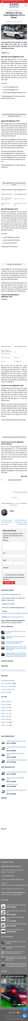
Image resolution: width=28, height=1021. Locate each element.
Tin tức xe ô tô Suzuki (7, 686)
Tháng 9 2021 (5, 719)
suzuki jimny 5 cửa (12, 670)
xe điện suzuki (21, 670)
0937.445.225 (10, 876)
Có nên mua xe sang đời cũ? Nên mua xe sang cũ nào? (6, 522)
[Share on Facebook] (12, 497)
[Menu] (2, 5)
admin (20, 21)
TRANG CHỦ (6, 1015)
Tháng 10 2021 (5, 716)
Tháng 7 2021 (5, 725)
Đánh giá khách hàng (6, 680)
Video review (4, 692)
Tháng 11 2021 (5, 713)
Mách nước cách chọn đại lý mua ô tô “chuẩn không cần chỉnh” (21, 522)
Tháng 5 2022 (5, 704)
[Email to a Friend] (15, 497)
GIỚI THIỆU (12, 1015)
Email (5, 560)
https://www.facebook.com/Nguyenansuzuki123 (14, 613)
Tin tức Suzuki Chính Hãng (20, 492)
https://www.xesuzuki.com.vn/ (15, 617)
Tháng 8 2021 (5, 722)
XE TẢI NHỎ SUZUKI (9, 1016)
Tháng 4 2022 (5, 707)
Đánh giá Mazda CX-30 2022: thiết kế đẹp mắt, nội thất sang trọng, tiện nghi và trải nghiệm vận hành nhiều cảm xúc (16, 654)
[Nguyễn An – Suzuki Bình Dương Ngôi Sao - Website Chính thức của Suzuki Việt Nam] (14, 5)
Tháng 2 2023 (5, 701)
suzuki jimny (4, 670)
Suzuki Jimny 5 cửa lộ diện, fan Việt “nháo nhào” (15, 637)
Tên (4, 553)
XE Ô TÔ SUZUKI (20, 1015)
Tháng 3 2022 (5, 710)
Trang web (5, 567)
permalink (14, 505)
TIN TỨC (17, 1016)
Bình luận (5, 540)
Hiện (8, 52)
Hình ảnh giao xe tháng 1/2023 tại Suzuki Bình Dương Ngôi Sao (15, 642)
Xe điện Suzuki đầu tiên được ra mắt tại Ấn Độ (15, 632)
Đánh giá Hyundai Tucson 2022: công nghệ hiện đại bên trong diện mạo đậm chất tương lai (16, 648)
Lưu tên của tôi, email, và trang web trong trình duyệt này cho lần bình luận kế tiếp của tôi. (13, 577)
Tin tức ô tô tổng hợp (14, 10)
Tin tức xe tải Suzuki (6, 689)
